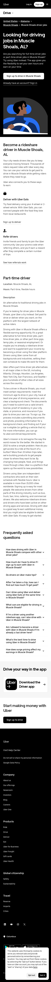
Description (9, 297)
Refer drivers (10, 236)
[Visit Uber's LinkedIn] (5, 924)
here (35, 967)
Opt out (31, 975)
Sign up (39, 4)
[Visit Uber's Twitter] (24, 924)
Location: (8, 284)
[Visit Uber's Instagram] (18, 924)
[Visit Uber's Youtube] (11, 924)
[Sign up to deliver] (5, 193)
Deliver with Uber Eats (16, 199)
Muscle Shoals (10, 25)
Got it (42, 975)
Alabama (25, 21)
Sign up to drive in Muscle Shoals (24, 76)
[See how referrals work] (5, 230)
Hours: (6, 289)
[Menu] (47, 4)
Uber (6, 4)
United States (10, 21)
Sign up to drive (15, 720)
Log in (29, 4)
